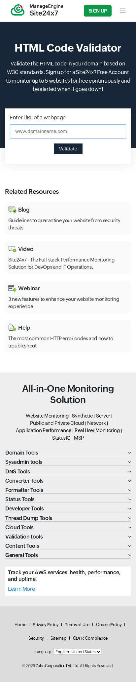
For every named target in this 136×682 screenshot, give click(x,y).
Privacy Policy (45, 624)
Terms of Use (77, 624)
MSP (79, 438)
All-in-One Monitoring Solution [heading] (68, 394)
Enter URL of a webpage (38, 117)
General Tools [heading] (21, 555)
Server (103, 416)
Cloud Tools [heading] (19, 527)
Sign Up (97, 11)
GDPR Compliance (90, 638)
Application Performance (43, 430)
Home (20, 624)
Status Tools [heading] (20, 499)
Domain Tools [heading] (21, 453)
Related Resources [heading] (32, 191)
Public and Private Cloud (57, 423)
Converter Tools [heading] (24, 481)
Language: (44, 652)
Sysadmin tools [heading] (23, 462)
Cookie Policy (108, 624)
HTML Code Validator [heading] (68, 48)
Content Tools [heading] (22, 546)
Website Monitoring (47, 416)
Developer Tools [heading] (24, 508)
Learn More (21, 589)
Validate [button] (68, 148)
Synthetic (82, 416)
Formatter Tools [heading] (24, 490)
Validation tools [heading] (24, 537)
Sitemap (58, 638)
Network (96, 423)
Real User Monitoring (97, 430)
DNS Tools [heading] (17, 471)
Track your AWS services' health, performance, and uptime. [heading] (64, 575)
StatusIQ (61, 438)
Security (36, 638)
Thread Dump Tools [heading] (28, 518)
